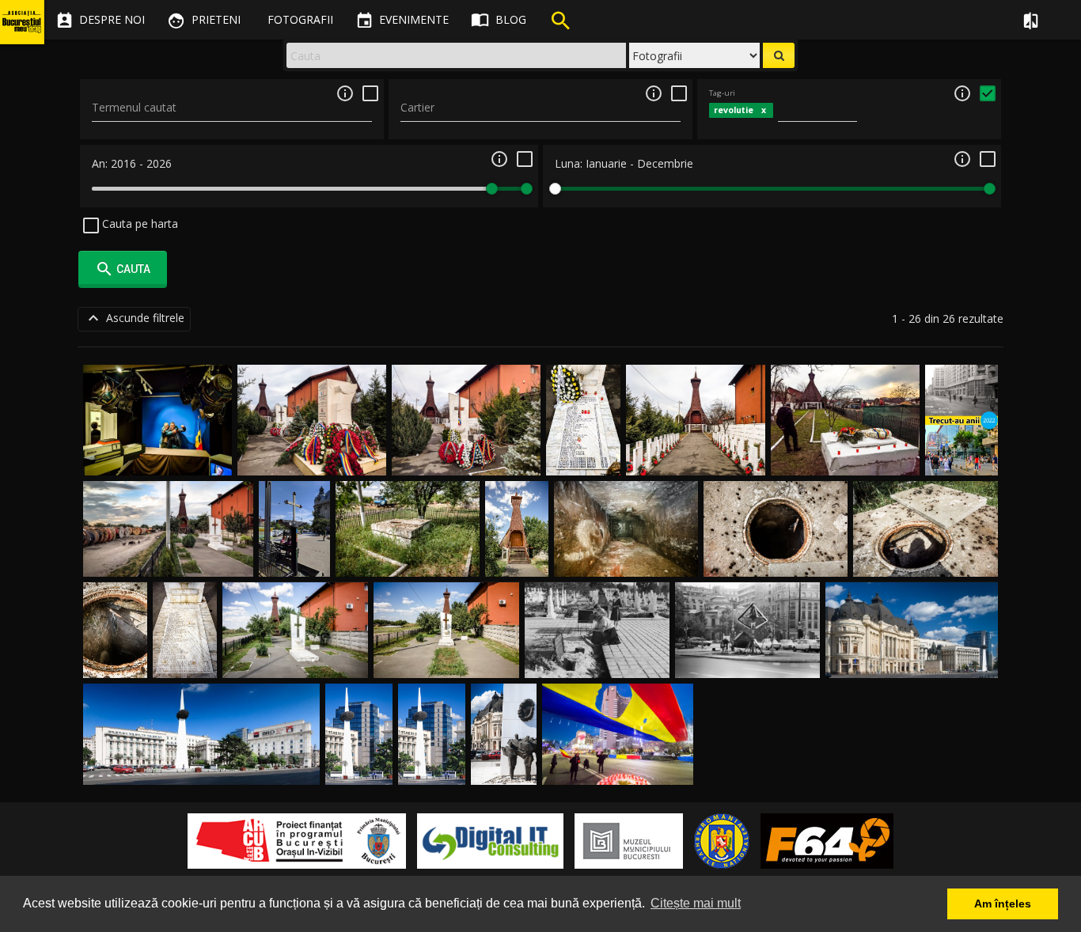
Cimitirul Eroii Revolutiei (597, 659)
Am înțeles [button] (1002, 903)
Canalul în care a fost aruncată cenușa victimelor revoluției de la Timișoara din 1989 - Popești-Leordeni (408, 527)
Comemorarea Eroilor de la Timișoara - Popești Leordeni (312, 442)
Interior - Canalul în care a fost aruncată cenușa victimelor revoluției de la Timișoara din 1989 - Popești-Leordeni (626, 527)
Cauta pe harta (138, 223)
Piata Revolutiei (912, 659)
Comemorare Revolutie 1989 (618, 766)
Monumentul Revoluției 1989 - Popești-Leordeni (191, 629)
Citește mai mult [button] (695, 903)
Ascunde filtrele (134, 318)
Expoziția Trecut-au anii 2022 (962, 442)
